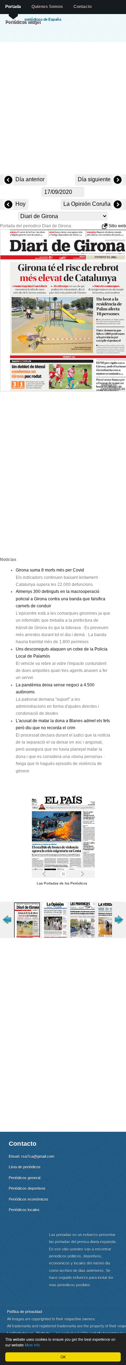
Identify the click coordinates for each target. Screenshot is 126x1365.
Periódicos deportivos (27, 1188)
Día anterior (29, 179)
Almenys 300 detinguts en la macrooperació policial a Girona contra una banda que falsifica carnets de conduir (60, 598)
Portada (13, 6)
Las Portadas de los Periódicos (62, 883)
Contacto (83, 6)
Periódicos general (24, 1178)
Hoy (20, 204)
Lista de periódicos (25, 1167)
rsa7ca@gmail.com (37, 1156)
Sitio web (116, 225)
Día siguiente (95, 179)
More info (32, 1344)
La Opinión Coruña (87, 204)
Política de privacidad (24, 1311)
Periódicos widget (23, 21)
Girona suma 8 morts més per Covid (50, 570)
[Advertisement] (63, 109)
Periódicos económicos (28, 1199)
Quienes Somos (47, 6)
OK (63, 1356)
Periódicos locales (24, 1210)
